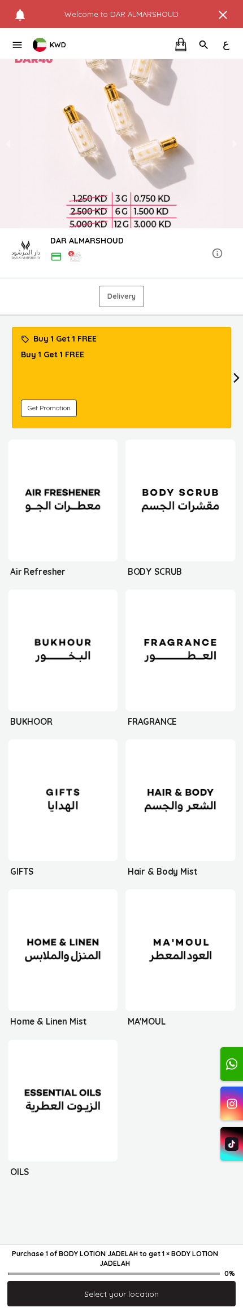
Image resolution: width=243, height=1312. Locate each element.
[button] (121, 254)
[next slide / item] (235, 143)
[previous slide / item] (8, 143)
